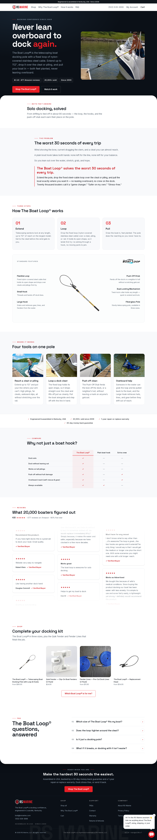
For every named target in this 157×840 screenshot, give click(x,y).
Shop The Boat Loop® (26, 89)
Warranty (92, 816)
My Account (132, 7)
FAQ (77, 7)
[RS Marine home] (20, 7)
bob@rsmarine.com (23, 815)
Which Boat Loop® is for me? (78, 693)
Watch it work (50, 89)
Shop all (64, 805)
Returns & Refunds (96, 821)
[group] (78, 469)
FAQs (91, 805)
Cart (143, 7)
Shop (33, 7)
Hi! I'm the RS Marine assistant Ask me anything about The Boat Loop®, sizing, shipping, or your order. (138, 821)
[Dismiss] (154, 815)
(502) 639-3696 (116, 7)
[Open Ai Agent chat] (151, 834)
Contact (92, 811)
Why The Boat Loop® (48, 7)
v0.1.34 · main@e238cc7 (133, 832)
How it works (67, 7)
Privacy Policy (123, 811)
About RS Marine (124, 805)
